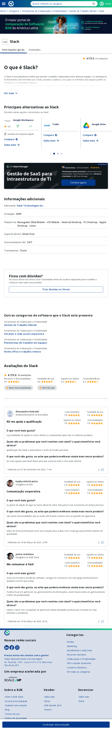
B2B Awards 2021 (53, 705)
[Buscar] (64, 3)
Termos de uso (12, 714)
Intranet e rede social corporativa (24, 333)
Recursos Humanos (76, 654)
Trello (55, 124)
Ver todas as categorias (78, 671)
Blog (7, 709)
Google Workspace (23, 120)
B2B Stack (7, 632)
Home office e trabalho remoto (22, 351)
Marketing (72, 646)
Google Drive (99, 124)
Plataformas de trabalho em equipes (25, 342)
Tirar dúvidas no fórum (56, 289)
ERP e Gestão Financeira (79, 663)
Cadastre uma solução (16, 705)
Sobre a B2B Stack (14, 696)
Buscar (93, 3)
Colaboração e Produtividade (81, 659)
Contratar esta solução (56, 724)
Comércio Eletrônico (77, 667)
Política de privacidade (16, 718)
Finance (48, 709)
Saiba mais (49, 696)
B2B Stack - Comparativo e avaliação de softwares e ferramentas (11, 3)
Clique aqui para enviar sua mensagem (23, 658)
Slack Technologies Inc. (30, 205)
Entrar (47, 701)
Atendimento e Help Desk (79, 650)
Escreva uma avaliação (16, 701)
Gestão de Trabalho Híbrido (20, 325)
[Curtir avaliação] (102, 469)
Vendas (70, 641)
